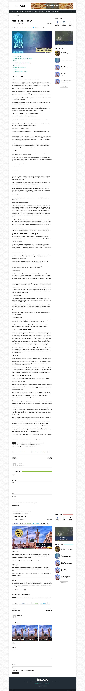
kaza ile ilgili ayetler (23, 444)
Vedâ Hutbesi (14, 458)
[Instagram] (71, 1)
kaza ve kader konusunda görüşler (17, 446)
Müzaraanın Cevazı (65, 82)
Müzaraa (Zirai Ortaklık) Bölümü (67, 80)
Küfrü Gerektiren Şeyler (66, 60)
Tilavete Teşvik (48, 458)
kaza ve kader (38, 444)
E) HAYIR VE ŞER (16, 65)
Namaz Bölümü (63, 66)
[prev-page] (12, 475)
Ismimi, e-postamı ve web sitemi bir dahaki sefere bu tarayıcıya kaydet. (25, 502)
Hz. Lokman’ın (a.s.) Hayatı (66, 53)
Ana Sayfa (13, 15)
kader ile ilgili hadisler (15, 444)
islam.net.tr (16, 23)
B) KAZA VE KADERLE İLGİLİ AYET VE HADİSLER (22, 58)
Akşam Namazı (64, 75)
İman (16, 15)
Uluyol (43, 683)
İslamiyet (46, 683)
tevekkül (33, 446)
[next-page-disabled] (14, 475)
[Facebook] (70, 1)
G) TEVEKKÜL (15, 69)
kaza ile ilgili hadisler (31, 444)
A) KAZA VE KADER (17, 56)
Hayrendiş (40, 683)
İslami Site (37, 683)
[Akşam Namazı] (57, 74)
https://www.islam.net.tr (20, 465)
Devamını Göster (63, 86)
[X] (72, 1)
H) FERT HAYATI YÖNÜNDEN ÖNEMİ (20, 71)
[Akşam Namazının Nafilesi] (57, 67)
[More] (48, 28)
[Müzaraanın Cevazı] (57, 81)
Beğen (57, 21)
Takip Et (64, 21)
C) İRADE (14, 60)
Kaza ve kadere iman (27, 446)
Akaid (19, 15)
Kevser (49, 683)
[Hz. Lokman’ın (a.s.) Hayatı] (57, 53)
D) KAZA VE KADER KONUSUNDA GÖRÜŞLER (22, 63)
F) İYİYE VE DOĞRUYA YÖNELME (19, 67)
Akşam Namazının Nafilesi (66, 68)
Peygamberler (63, 52)
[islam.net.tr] (12, 23)
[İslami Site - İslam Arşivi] (20, 6)
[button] (72, 11)
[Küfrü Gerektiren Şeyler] (57, 60)
